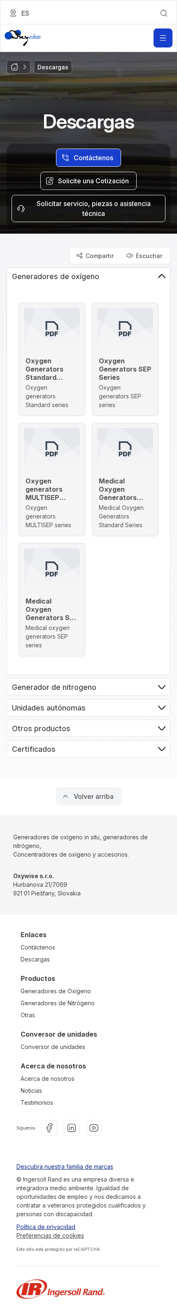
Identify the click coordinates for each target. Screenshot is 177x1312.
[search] (163, 13)
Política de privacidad (45, 1226)
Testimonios (37, 1102)
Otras (28, 1014)
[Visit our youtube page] (94, 1128)
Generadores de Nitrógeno (58, 1002)
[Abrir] (163, 37)
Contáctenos (38, 947)
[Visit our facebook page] (49, 1128)
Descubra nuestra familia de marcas (64, 1166)
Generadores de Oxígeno (56, 991)
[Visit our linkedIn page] (71, 1128)
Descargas (35, 959)
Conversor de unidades (53, 1046)
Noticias (31, 1090)
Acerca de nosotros (48, 1078)
